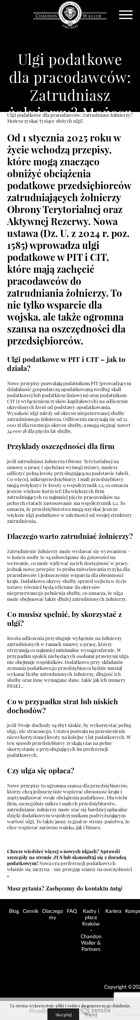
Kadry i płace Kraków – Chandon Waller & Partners (91, 930)
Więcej (91, 1014)
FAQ (72, 911)
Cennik (30, 911)
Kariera (113, 911)
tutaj (115, 888)
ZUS (57, 857)
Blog (14, 911)
